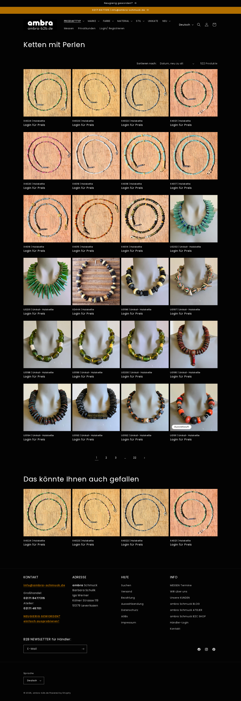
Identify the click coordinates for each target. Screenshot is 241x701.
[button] (74, 21)
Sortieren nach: (146, 63)
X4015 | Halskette (82, 246)
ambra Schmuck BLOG (185, 604)
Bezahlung (128, 597)
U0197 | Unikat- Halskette (185, 309)
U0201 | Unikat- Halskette (38, 309)
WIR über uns (178, 591)
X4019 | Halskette (82, 183)
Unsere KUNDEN (180, 597)
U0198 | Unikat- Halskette (38, 372)
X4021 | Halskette (180, 121)
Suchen (126, 585)
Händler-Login (179, 622)
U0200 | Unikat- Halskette (136, 372)
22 (134, 457)
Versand (126, 591)
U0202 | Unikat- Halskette (185, 246)
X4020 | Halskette (34, 183)
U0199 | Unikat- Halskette (87, 372)
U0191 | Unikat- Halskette (185, 435)
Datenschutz (129, 610)
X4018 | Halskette (131, 183)
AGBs (124, 616)
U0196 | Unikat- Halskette (136, 309)
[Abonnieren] (83, 649)
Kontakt (175, 628)
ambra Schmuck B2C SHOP (188, 616)
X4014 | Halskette (131, 246)
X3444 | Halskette (83, 309)
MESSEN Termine (181, 585)
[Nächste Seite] (144, 458)
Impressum (128, 622)
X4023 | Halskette (83, 121)
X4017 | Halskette (180, 183)
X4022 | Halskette (132, 121)
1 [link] (96, 458)
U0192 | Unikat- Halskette (136, 435)
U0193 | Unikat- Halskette (87, 435)
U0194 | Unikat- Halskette (38, 435)
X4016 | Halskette (33, 246)
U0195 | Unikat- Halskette (185, 372)
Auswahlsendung (132, 604)
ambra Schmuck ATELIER (186, 610)
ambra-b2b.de (41, 692)
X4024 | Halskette (34, 121)
